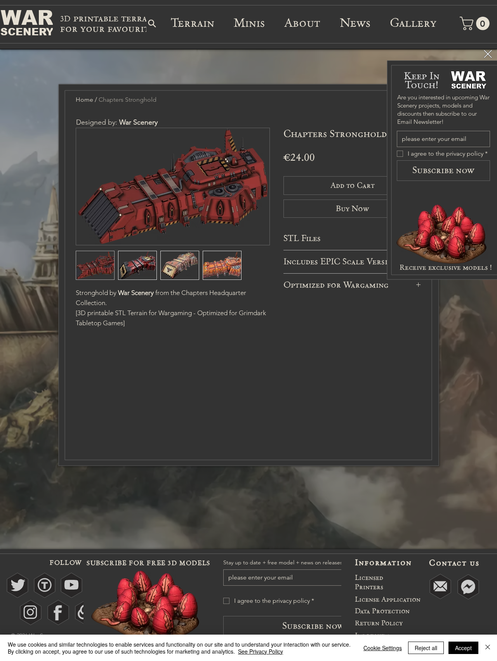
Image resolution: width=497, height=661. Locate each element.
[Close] (487, 648)
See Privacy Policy (260, 651)
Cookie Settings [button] (382, 648)
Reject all (426, 648)
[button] (488, 54)
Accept (463, 648)
